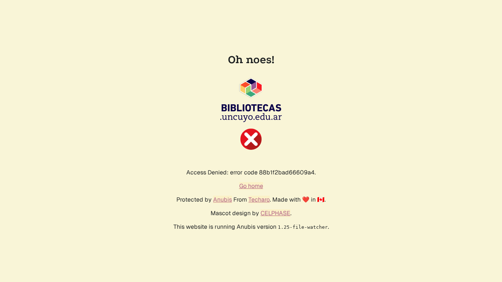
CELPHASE (275, 213)
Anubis (222, 199)
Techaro (259, 199)
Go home (251, 186)
